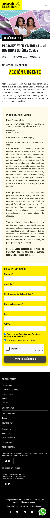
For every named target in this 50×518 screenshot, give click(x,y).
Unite (7, 484)
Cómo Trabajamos (8, 414)
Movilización (6, 434)
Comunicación (7, 442)
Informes (5, 398)
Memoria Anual (7, 394)
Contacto (5, 403)
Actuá (7, 461)
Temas (4, 418)
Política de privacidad (27, 502)
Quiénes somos (7, 385)
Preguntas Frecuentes (14, 500)
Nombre (8, 274)
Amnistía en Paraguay (10, 390)
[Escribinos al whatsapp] (42, 511)
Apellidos (9, 284)
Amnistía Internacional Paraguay (11, 4)
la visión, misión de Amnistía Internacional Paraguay (22, 335)
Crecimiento (6, 429)
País (6, 314)
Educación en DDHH (9, 438)
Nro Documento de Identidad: (18, 294)
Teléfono (8, 324)
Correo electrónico (13, 304)
